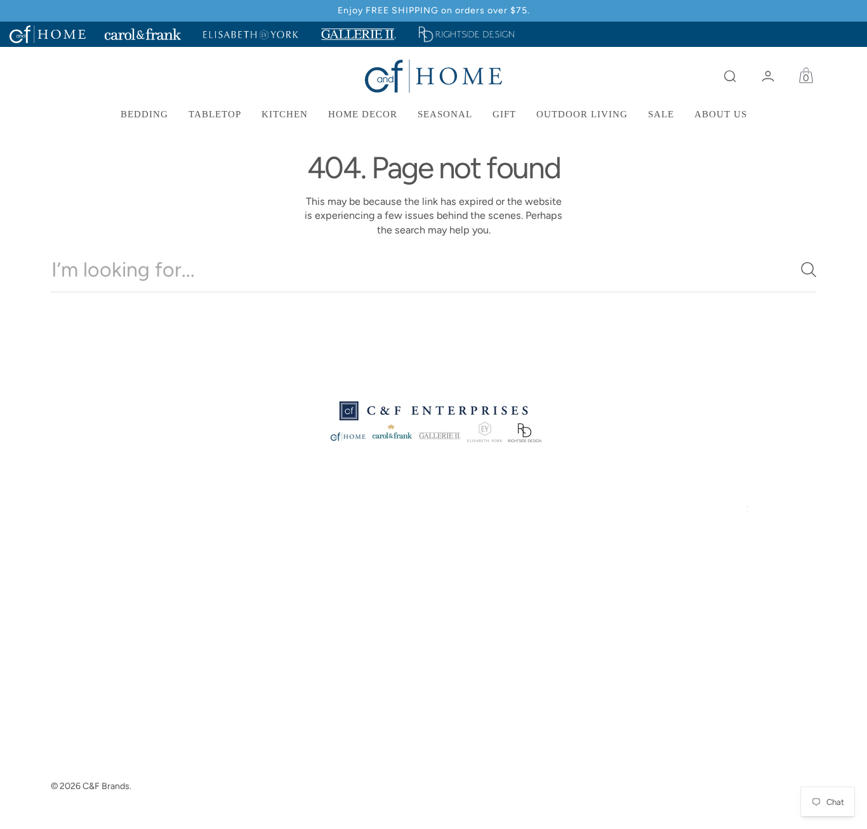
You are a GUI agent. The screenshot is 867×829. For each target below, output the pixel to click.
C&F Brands (106, 786)
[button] (730, 76)
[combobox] (433, 269)
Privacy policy (290, 575)
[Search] (803, 269)
